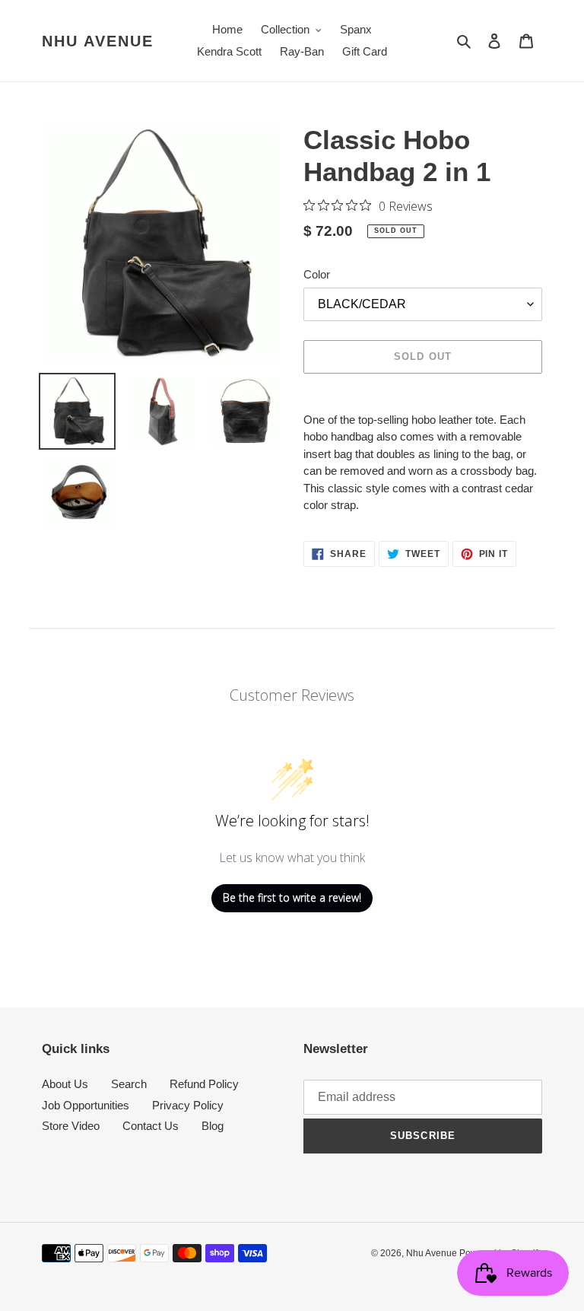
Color (316, 274)
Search (129, 1083)
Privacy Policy (188, 1105)
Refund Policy (204, 1083)
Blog (213, 1125)
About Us (65, 1083)
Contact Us (150, 1125)
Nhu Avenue (98, 41)
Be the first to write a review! (292, 897)
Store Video (71, 1125)
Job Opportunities (85, 1105)
